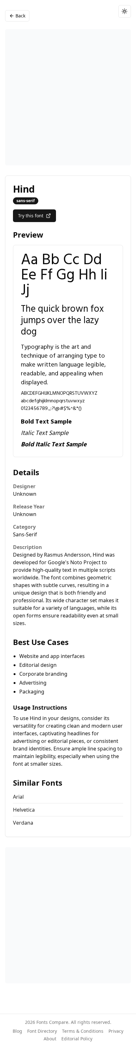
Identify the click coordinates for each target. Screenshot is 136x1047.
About (50, 1039)
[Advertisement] (68, 97)
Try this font (30, 216)
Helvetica (24, 809)
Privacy (115, 1031)
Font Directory (42, 1031)
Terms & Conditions (82, 1031)
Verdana (23, 822)
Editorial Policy (76, 1039)
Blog (17, 1031)
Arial (18, 796)
